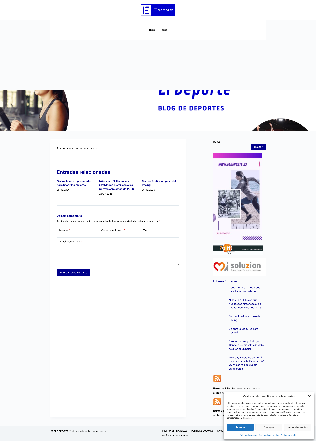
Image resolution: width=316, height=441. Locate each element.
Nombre (64, 230)
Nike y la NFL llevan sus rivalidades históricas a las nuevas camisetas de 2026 (116, 185)
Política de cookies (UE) (175, 435)
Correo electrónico (113, 230)
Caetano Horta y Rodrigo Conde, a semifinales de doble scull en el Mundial (247, 345)
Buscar (217, 141)
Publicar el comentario (73, 272)
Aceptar (240, 427)
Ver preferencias (298, 427)
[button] (309, 396)
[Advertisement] (158, 65)
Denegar (269, 427)
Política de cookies (248, 435)
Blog (164, 30)
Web (145, 230)
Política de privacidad (269, 435)
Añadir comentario (70, 241)
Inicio (152, 30)
